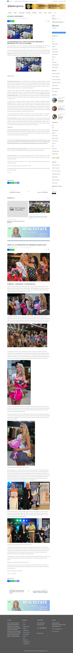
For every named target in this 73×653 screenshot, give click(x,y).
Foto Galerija (28, 12)
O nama (49, 12)
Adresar (40, 12)
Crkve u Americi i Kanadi (56, 79)
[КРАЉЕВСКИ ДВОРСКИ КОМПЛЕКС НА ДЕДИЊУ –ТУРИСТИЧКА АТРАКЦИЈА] (54, 116)
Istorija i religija (54, 49)
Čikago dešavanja (61, 97)
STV (47, 650)
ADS (53, 38)
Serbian (54, 18)
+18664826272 (56, 631)
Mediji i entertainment (56, 88)
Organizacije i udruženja (56, 82)
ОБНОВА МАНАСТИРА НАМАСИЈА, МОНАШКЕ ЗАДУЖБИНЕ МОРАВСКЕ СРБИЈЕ (26, 1)
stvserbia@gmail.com (58, 628)
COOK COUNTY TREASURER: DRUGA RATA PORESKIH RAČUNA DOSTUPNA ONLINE (16, 591)
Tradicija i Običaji (55, 67)
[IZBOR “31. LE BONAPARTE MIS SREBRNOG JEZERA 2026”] (54, 108)
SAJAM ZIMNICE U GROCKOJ (14, 192)
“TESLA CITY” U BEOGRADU (42, 192)
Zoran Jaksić (10, 247)
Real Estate (34, 12)
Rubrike (15, 12)
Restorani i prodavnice (56, 73)
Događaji (9, 12)
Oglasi (45, 12)
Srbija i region (13, 219)
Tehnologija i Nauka (55, 64)
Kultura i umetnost (55, 51)
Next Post (45, 589)
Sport (53, 59)
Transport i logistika (55, 76)
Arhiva (53, 41)
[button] (47, 198)
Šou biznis (53, 57)
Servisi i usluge (54, 91)
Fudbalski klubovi (55, 85)
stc (9, 18)
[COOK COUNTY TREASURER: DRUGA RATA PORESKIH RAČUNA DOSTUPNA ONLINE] (54, 100)
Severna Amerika (55, 54)
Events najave (21, 12)
